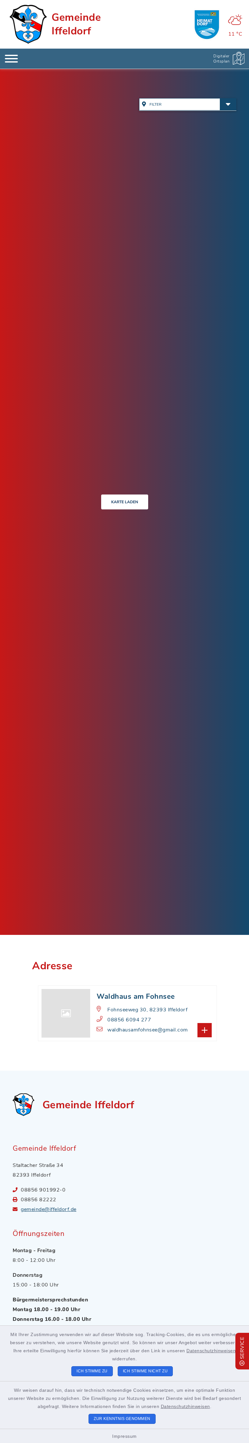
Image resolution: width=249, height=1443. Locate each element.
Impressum (124, 1436)
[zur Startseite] (28, 24)
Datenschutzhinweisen (211, 1350)
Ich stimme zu (92, 1371)
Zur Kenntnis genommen (122, 1418)
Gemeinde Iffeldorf (76, 24)
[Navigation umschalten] (11, 58)
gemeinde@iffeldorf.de (49, 1209)
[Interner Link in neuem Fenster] (207, 24)
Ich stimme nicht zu (145, 1371)
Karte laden (124, 502)
